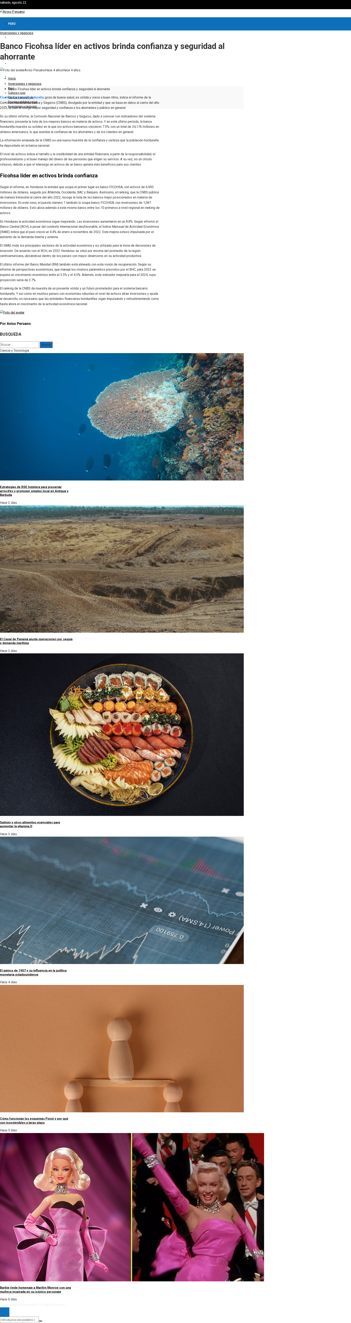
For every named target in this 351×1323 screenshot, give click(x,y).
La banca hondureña (28, 97)
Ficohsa (6, 97)
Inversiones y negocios (16, 33)
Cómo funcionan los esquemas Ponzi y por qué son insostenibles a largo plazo (34, 1121)
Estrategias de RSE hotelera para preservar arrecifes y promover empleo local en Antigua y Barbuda (34, 491)
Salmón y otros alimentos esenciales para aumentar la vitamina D (30, 824)
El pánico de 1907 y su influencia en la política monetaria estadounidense (33, 972)
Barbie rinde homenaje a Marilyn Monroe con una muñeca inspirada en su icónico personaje (35, 1290)
